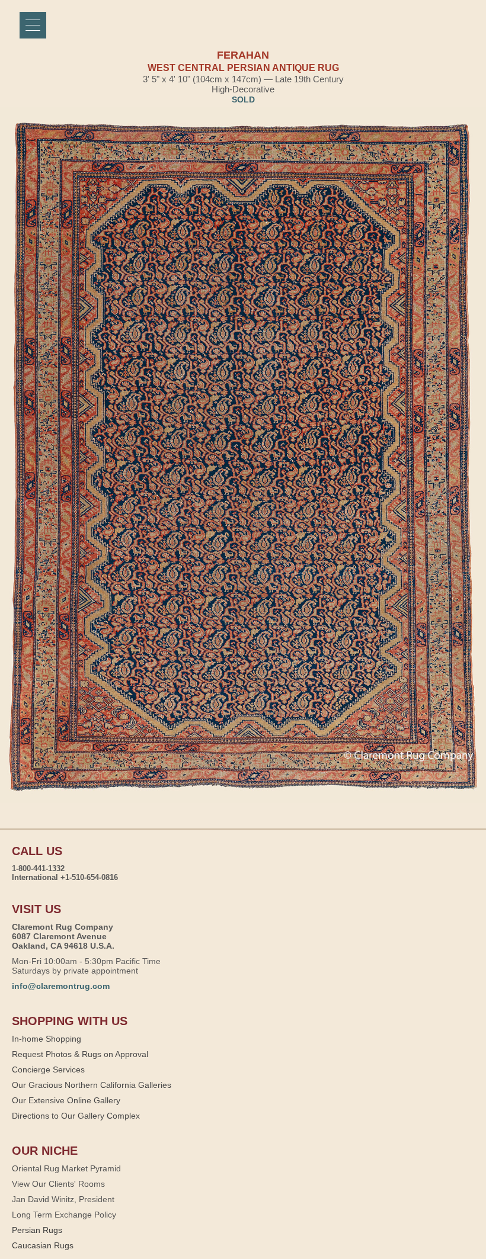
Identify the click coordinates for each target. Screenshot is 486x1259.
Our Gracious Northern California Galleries (91, 1085)
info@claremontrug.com (61, 986)
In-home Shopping (46, 1038)
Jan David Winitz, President (63, 1199)
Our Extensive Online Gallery (66, 1100)
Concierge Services (48, 1069)
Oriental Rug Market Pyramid (66, 1168)
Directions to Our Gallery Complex (76, 1115)
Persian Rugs (37, 1230)
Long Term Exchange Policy (64, 1214)
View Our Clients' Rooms (58, 1184)
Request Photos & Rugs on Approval (80, 1054)
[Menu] (33, 25)
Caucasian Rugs (42, 1245)
